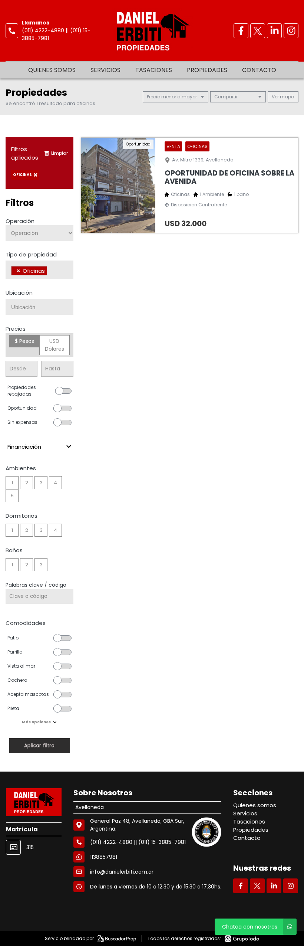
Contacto (259, 70)
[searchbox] (51, 271)
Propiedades (207, 70)
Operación (20, 221)
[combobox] (39, 270)
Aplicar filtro (39, 745)
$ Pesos (24, 341)
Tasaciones (153, 70)
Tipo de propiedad (31, 254)
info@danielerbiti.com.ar (121, 871)
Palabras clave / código (36, 585)
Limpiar (59, 153)
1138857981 (103, 857)
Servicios (105, 70)
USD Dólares (54, 345)
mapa (286, 97)
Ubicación (19, 293)
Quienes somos (52, 70)
